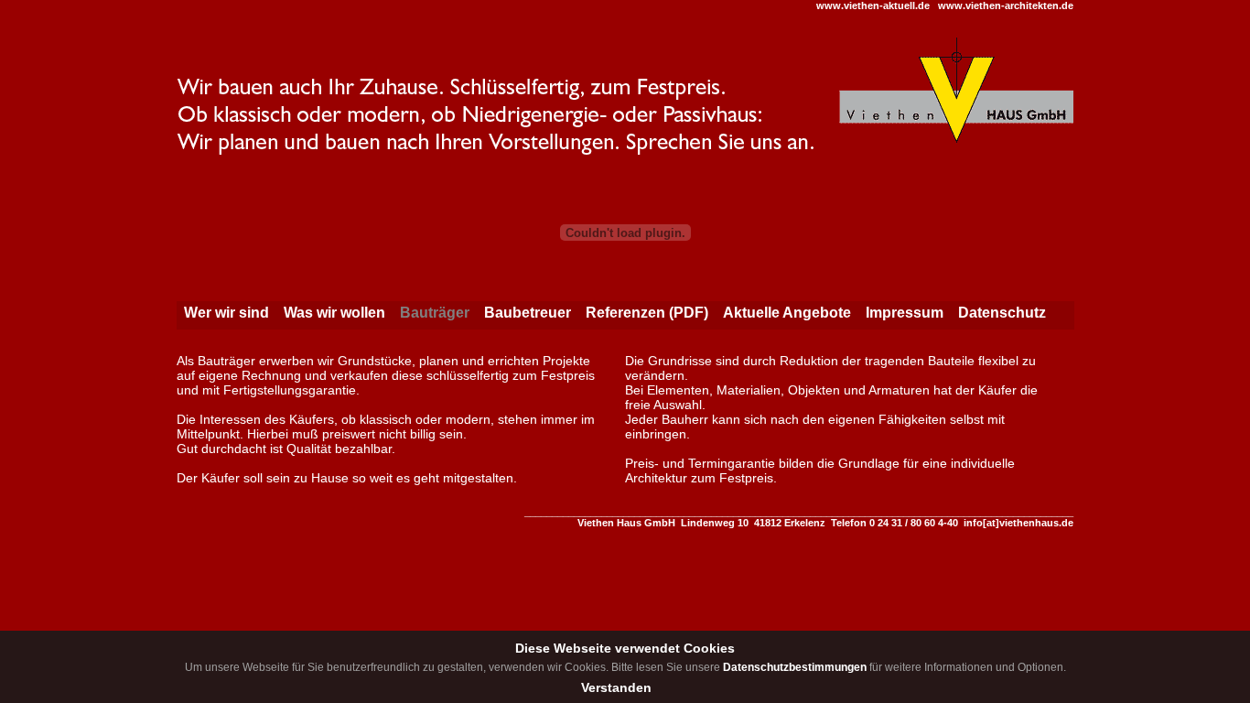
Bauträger (434, 312)
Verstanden (616, 687)
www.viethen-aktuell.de (873, 5)
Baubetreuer (527, 312)
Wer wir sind (226, 312)
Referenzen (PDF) (647, 312)
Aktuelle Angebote (787, 312)
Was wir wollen (334, 312)
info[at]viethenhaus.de (1018, 522)
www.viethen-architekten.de (1005, 5)
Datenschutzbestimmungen (795, 667)
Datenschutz (1002, 312)
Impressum (904, 312)
